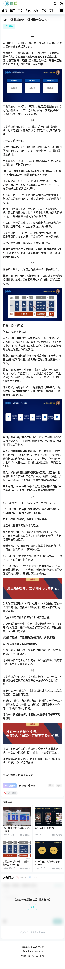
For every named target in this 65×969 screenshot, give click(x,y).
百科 (51, 10)
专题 (43, 10)
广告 (20, 10)
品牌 (12, 10)
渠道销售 (9, 26)
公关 (28, 10)
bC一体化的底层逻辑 (45, 827)
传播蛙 (40, 947)
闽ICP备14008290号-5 (32, 951)
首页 (4, 10)
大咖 (35, 10)
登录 (32, 907)
